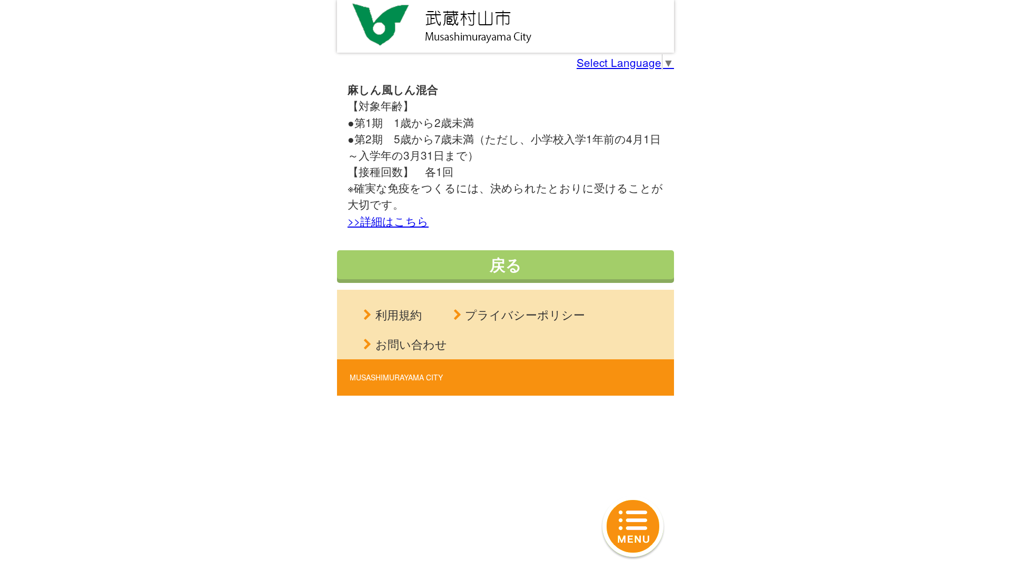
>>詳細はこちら (388, 221)
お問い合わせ (411, 344)
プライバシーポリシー (525, 314)
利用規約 (398, 314)
